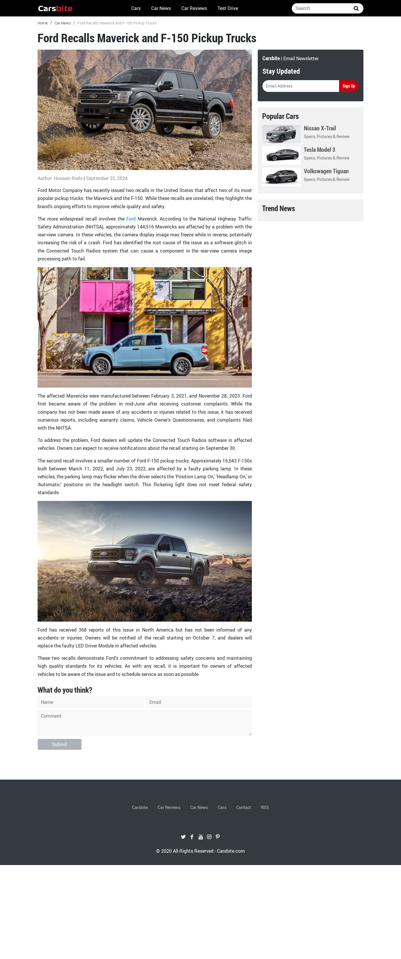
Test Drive (228, 8)
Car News (161, 8)
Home (43, 23)
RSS (265, 807)
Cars (136, 8)
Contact (243, 807)
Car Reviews (194, 8)
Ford (131, 219)
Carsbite (140, 807)
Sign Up (349, 86)
